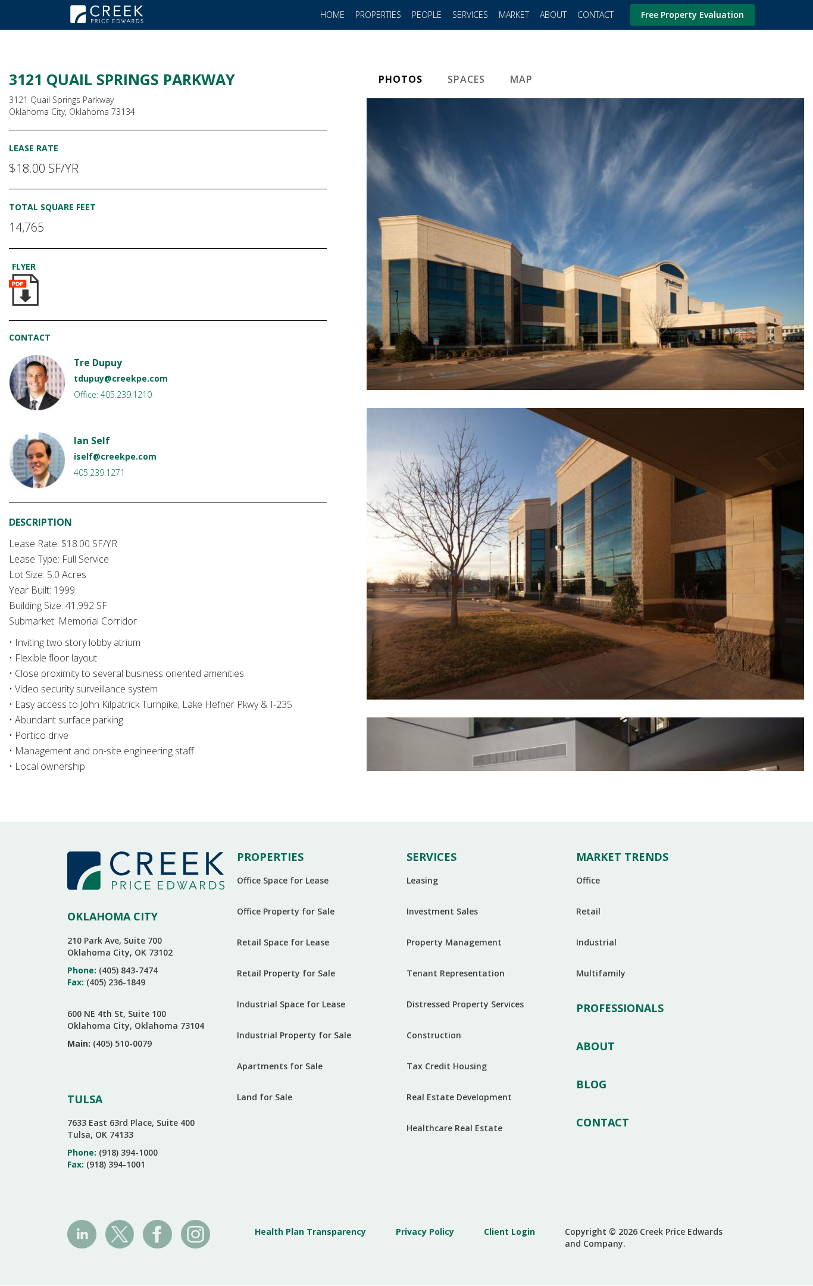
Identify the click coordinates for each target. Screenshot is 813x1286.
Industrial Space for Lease (291, 1004)
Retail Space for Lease (283, 942)
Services (470, 14)
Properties (378, 14)
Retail (588, 911)
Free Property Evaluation (692, 14)
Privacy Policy (425, 1231)
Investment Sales (442, 911)
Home (332, 14)
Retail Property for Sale (286, 973)
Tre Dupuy (98, 363)
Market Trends (622, 857)
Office (588, 880)
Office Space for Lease (283, 880)
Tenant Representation (455, 973)
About (553, 14)
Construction (433, 1035)
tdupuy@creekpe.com (121, 378)
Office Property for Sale (285, 911)
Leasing (422, 880)
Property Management (454, 942)
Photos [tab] (401, 79)
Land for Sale (264, 1097)
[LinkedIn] (81, 1233)
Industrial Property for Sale (294, 1035)
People (427, 14)
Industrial (596, 942)
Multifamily (601, 973)
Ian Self (92, 441)
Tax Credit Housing (446, 1066)
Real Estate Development (459, 1097)
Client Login (509, 1231)
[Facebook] (157, 1233)
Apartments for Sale (280, 1066)
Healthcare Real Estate (454, 1128)
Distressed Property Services (465, 1004)
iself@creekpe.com (115, 456)
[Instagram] (195, 1233)
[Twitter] (120, 1233)
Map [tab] (521, 79)
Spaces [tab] (466, 79)
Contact (595, 14)
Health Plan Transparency (310, 1231)
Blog (591, 1084)
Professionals (620, 1008)
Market (514, 14)
